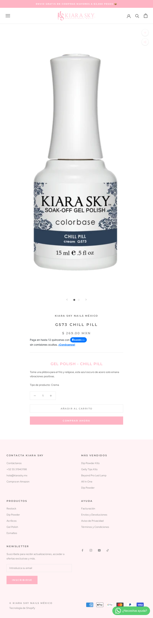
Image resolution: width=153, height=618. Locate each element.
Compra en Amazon (18, 481)
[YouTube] (99, 550)
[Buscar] (137, 16)
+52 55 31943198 (17, 469)
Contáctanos (14, 463)
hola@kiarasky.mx (17, 475)
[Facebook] (82, 550)
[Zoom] (145, 32)
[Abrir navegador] (8, 15)
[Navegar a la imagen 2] (79, 300)
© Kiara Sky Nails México (31, 603)
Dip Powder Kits (90, 463)
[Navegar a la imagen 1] (74, 300)
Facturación (88, 508)
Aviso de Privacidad (92, 520)
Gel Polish (12, 527)
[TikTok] (107, 550)
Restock (11, 508)
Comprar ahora (76, 420)
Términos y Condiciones (95, 527)
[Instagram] (91, 550)
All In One (86, 481)
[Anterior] (67, 299)
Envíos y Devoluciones (94, 514)
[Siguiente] (86, 299)
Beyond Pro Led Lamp (93, 475)
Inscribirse (22, 580)
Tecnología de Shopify (22, 608)
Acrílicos (12, 520)
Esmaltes (12, 533)
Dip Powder (88, 487)
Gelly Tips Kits (89, 469)
